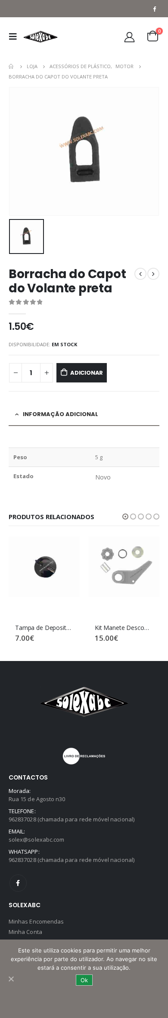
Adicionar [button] (65, 550)
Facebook (18, 883)
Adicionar (86, 373)
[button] (125, 516)
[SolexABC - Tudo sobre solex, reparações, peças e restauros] (40, 37)
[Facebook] (154, 8)
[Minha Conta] (130, 37)
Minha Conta (25, 932)
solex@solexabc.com (36, 839)
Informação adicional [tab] (60, 414)
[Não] (10, 978)
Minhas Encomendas (36, 921)
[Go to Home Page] (12, 66)
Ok (84, 980)
